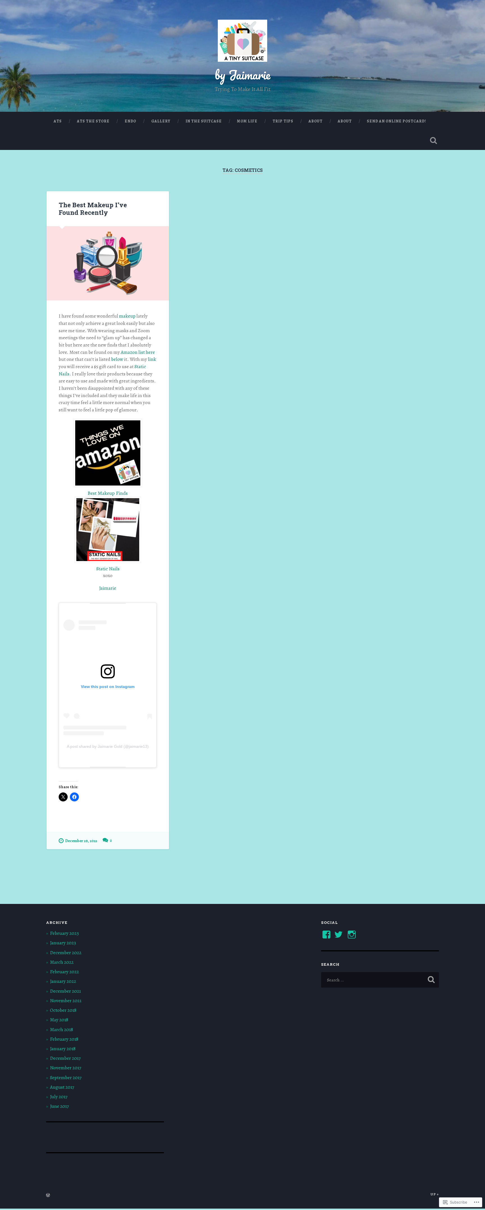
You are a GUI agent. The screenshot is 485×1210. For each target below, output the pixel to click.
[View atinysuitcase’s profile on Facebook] (326, 934)
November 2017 (65, 1068)
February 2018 (64, 1039)
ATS (58, 121)
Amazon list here (138, 352)
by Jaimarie (242, 75)
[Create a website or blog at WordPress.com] (48, 1195)
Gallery (160, 121)
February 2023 (64, 933)
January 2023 (63, 943)
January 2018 (63, 1048)
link (152, 359)
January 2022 (63, 981)
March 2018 (61, 1029)
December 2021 (65, 991)
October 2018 (63, 1010)
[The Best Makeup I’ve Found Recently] (108, 263)
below (117, 359)
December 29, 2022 (81, 841)
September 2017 (65, 1077)
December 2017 (65, 1058)
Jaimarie (107, 588)
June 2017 (59, 1106)
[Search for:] (380, 980)
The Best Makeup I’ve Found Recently (93, 208)
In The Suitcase (204, 121)
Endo (130, 121)
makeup (127, 316)
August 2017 (62, 1087)
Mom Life (247, 121)
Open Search (433, 140)
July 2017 (58, 1096)
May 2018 (59, 1020)
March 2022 (62, 962)
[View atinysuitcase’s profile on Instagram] (351, 934)
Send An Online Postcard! (396, 121)
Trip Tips (283, 121)
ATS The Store (93, 121)
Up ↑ (435, 1194)
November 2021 (65, 1000)
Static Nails (108, 568)
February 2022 (64, 972)
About (315, 121)
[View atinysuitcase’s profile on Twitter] (338, 934)
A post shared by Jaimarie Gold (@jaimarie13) (108, 746)
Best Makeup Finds (108, 493)
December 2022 (65, 952)
